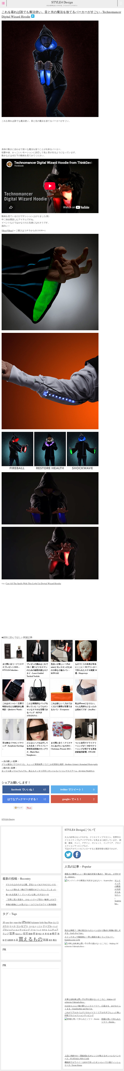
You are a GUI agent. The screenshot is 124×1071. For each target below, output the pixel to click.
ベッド (38, 929)
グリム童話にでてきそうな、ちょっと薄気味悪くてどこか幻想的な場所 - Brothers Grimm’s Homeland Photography (50, 764)
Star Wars (48, 922)
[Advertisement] (27, 135)
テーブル (47, 926)
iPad (19, 922)
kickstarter (35, 922)
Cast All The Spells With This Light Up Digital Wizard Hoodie (33, 583)
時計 (40, 933)
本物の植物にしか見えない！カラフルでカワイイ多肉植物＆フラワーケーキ (32, 904)
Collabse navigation (120, 3)
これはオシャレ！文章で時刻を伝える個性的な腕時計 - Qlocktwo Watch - (13, 706)
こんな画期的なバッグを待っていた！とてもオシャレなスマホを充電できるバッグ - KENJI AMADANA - (37, 709)
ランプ (6, 933)
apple (7, 922)
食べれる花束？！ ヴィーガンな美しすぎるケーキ (27, 894)
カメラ (56, 922)
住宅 (25, 933)
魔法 (55, 940)
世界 (12, 933)
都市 (50, 940)
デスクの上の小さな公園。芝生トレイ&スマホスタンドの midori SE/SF (32, 884)
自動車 (10, 940)
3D (4, 922)
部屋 (45, 939)
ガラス (6, 926)
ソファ (39, 926)
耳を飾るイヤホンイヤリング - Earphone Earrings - (13, 745)
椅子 (54, 933)
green (16, 922)
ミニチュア (53, 929)
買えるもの (31, 939)
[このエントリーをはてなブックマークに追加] (32, 16)
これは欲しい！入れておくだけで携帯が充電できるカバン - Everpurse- (61, 706)
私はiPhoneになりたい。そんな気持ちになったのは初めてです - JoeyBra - (85, 706)
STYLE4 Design (62, 2)
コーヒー (32, 926)
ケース (12, 926)
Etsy (11, 922)
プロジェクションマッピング (16, 929)
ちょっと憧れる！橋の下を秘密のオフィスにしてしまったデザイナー (32, 889)
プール (33, 929)
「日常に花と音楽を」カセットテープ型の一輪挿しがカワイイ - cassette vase (32, 899)
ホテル (44, 929)
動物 (30, 933)
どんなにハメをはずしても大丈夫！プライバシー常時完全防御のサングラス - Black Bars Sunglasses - (37, 748)
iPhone (26, 922)
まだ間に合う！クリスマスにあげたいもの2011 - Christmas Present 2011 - (61, 745)
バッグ (55, 926)
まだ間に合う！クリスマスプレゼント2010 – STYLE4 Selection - (13, 667)
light (42, 922)
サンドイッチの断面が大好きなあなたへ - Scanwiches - (118, 892)
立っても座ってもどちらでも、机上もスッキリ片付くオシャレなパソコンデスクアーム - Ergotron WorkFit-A (48, 771)
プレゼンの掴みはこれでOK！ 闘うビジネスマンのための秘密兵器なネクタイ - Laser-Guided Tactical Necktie (37, 670)
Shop (4, 230)
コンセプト (22, 926)
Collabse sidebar (3, 3)
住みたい (18, 933)
